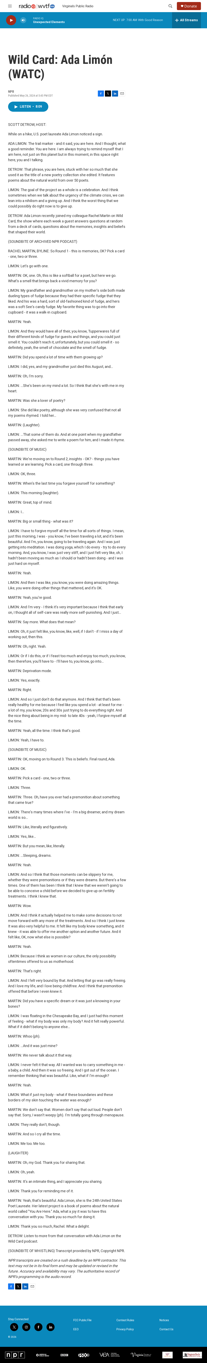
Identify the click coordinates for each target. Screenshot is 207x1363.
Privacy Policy (125, 1329)
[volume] (23, 20)
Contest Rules (125, 1320)
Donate (190, 6)
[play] (11, 20)
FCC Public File (82, 1320)
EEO (76, 1329)
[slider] (29, 20)
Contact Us (166, 1329)
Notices (164, 1320)
